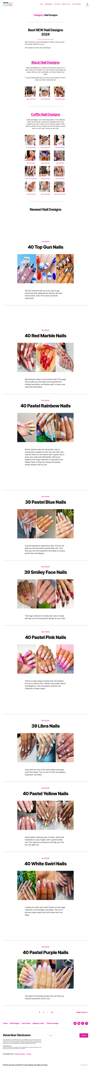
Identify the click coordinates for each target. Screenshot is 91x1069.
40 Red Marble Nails (45, 335)
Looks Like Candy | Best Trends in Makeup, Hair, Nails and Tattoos (28, 1065)
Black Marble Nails (45, 99)
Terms (29, 1054)
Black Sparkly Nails (60, 99)
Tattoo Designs (76, 4)
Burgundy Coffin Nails (59, 194)
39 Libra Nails (45, 726)
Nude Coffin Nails (31, 194)
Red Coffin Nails (31, 163)
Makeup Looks (66, 4)
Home (41, 4)
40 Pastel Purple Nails (45, 952)
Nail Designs (48, 4)
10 (52, 1012)
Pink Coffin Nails (60, 163)
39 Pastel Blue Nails (45, 502)
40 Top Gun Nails (45, 247)
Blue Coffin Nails (45, 163)
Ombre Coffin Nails (31, 147)
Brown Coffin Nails (45, 194)
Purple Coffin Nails (60, 178)
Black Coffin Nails (31, 99)
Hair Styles (57, 4)
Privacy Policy (20, 1054)
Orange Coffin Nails (60, 147)
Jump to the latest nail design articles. (45, 39)
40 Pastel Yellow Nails (45, 793)
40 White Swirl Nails (45, 863)
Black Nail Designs (45, 62)
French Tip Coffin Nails (31, 178)
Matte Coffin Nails (45, 147)
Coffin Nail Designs (45, 114)
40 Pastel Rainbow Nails (45, 405)
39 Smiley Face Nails (45, 572)
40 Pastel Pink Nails (45, 637)
